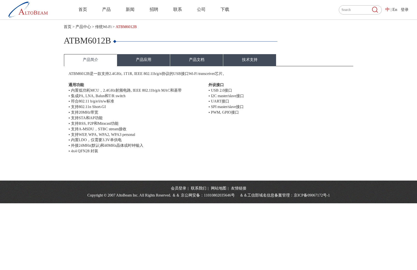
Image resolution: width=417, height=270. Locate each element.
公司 (201, 9)
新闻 (130, 9)
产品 (106, 9)
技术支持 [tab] (249, 60)
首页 (82, 9)
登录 (405, 9)
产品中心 (83, 27)
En (394, 9)
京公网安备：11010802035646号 (210, 195)
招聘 (154, 9)
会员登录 (178, 188)
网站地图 (219, 188)
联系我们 (199, 188)
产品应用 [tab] (143, 60)
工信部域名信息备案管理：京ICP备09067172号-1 (288, 195)
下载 (225, 9)
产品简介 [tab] (90, 60)
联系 (177, 9)
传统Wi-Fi (103, 27)
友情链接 (238, 188)
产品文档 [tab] (196, 60)
